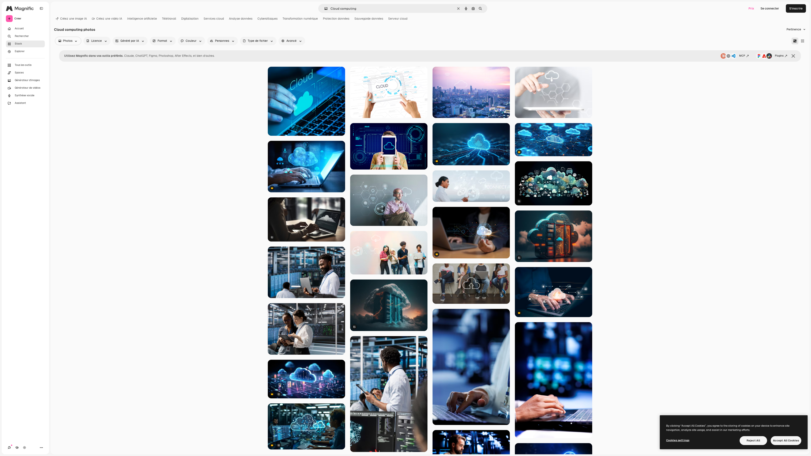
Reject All (753, 440)
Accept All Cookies (786, 440)
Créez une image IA (73, 18)
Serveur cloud (397, 18)
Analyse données (240, 18)
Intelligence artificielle (142, 18)
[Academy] (17, 447)
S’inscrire (796, 8)
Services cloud (214, 18)
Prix (751, 8)
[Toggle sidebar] (41, 8)
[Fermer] (793, 55)
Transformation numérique (300, 18)
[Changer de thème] (24, 447)
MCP (742, 55)
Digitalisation (190, 18)
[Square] (802, 41)
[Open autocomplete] (324, 8)
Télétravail (169, 18)
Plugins (779, 55)
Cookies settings (677, 440)
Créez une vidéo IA (109, 18)
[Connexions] (9, 447)
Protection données (336, 18)
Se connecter (770, 8)
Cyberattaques (267, 18)
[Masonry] (795, 41)
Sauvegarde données (368, 18)
